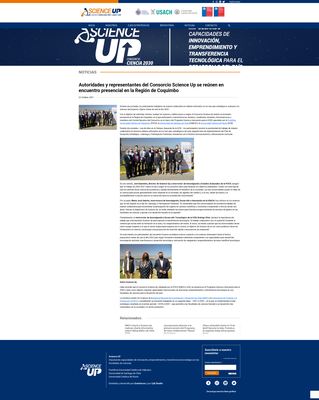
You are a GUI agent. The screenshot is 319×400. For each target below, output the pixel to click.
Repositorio (167, 25)
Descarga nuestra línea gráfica (221, 391)
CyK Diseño (157, 383)
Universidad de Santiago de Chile (174, 123)
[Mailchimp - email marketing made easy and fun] (232, 373)
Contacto (211, 25)
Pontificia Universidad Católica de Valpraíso (130, 370)
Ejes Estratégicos (138, 25)
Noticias (190, 25)
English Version (234, 1)
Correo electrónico (214, 362)
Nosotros (111, 25)
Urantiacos (140, 383)
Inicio (91, 25)
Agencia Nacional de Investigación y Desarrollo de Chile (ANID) (180, 298)
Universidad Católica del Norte (214, 123)
